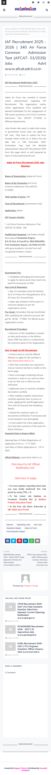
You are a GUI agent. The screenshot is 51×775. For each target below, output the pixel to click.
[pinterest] (48, 2)
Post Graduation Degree (16, 532)
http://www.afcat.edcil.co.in (21, 361)
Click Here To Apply (25, 478)
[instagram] (43, 2)
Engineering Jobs (23, 525)
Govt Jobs (38, 525)
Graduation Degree (14, 528)
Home (7, 29)
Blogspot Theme (19, 768)
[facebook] (33, 2)
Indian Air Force (31, 528)
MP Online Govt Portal (18, 509)
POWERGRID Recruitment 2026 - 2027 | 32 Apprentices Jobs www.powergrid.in (30, 630)
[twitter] (38, 2)
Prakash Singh (12, 75)
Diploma (14, 29)
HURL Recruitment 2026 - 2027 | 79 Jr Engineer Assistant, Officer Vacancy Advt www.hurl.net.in (30, 647)
